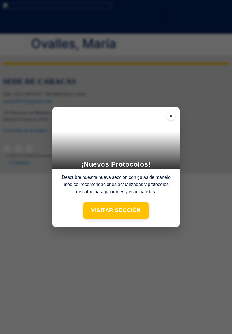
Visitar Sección (116, 210)
